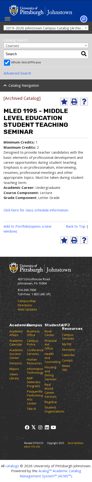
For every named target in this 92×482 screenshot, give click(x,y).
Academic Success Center (16, 354)
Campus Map (27, 301)
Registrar (51, 402)
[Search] (83, 54)
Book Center (49, 333)
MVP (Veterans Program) (33, 382)
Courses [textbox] (12, 45)
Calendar (68, 355)
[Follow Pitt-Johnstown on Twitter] (34, 427)
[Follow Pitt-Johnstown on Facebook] (27, 427)
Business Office (33, 333)
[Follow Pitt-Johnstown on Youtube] (53, 427)
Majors (14, 369)
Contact (67, 360)
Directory (68, 350)
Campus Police (32, 343)
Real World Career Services (50, 391)
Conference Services (35, 352)
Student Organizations (54, 409)
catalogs (12, 465)
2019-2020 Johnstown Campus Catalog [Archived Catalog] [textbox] (47, 28)
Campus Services (68, 337)
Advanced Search (17, 73)
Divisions (15, 363)
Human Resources (34, 361)
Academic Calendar (16, 343)
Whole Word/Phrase (26, 62)
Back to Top (75, 226)
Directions (25, 305)
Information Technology (35, 371)
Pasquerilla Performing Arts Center (35, 397)
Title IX (31, 409)
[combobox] (46, 28)
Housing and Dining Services (50, 373)
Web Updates (27, 309)
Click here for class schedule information (36, 210)
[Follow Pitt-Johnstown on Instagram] (40, 427)
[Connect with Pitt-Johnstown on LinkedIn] (47, 427)
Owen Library (14, 376)
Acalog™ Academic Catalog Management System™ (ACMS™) (50, 473)
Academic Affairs (16, 333)
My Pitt (66, 344)
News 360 (66, 368)
